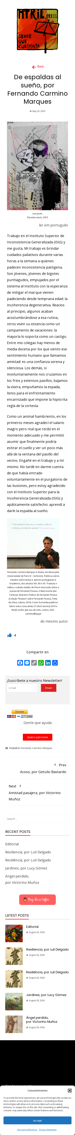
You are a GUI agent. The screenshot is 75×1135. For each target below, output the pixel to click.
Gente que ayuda (38, 722)
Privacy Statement (48, 1129)
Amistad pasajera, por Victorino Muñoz (35, 792)
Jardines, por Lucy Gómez (26, 868)
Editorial (12, 844)
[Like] (10, 635)
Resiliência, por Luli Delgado (28, 860)
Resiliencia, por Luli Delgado (28, 852)
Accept (37, 1120)
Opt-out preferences (27, 1129)
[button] (70, 1090)
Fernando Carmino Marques (36, 748)
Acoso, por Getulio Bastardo (43, 768)
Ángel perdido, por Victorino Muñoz (41, 1019)
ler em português (53, 225)
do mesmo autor (54, 621)
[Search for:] (37, 819)
